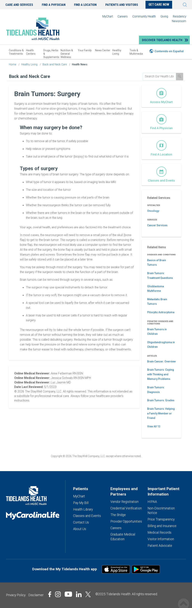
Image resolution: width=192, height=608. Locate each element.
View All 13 (153, 426)
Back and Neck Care (55, 64)
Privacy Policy (16, 595)
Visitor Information (161, 539)
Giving (164, 16)
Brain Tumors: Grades (160, 400)
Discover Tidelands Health (162, 40)
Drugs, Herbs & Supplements (51, 54)
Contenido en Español (169, 51)
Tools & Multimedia (136, 52)
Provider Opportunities (126, 521)
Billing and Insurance (162, 526)
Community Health (144, 16)
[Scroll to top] (183, 600)
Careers (123, 16)
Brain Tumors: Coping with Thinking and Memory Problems (160, 374)
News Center (102, 50)
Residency (179, 16)
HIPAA (152, 502)
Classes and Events (87, 516)
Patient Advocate (160, 546)
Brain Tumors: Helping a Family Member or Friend (161, 413)
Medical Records (159, 532)
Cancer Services (157, 225)
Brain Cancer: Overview (161, 361)
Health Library (83, 509)
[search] (159, 76)
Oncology (153, 210)
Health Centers (30, 52)
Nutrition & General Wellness (67, 54)
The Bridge (118, 515)
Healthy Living (116, 52)
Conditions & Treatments (16, 52)
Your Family (85, 50)
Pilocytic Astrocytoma (160, 312)
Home (12, 64)
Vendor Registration (124, 502)
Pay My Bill (80, 503)
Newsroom (179, 21)
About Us (79, 529)
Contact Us (81, 522)
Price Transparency (161, 519)
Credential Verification (126, 508)
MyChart (107, 16)
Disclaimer (36, 595)
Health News (79, 64)
